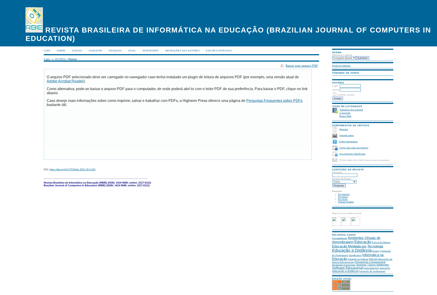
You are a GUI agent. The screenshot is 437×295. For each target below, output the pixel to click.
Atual (132, 50)
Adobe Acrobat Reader (65, 81)
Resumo (343, 129)
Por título (343, 199)
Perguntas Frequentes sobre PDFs (274, 101)
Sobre (61, 50)
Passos (72, 59)
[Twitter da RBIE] (346, 225)
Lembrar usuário (346, 94)
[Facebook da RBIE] (336, 225)
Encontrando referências (352, 154)
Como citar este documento (353, 147)
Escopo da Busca (341, 178)
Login (335, 86)
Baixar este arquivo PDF (302, 66)
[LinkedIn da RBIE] (355, 225)
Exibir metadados (348, 141)
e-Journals (344, 113)
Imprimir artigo (346, 135)
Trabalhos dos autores (351, 109)
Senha (335, 89)
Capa (47, 50)
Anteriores (150, 50)
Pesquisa (337, 172)
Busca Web (345, 116)
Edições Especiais (219, 50)
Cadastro (95, 50)
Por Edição (344, 194)
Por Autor (343, 197)
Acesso (77, 50)
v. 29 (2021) (59, 59)
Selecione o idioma (342, 55)
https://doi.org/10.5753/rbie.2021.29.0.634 (72, 169)
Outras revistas (346, 202)
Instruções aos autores (182, 50)
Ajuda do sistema (341, 65)
